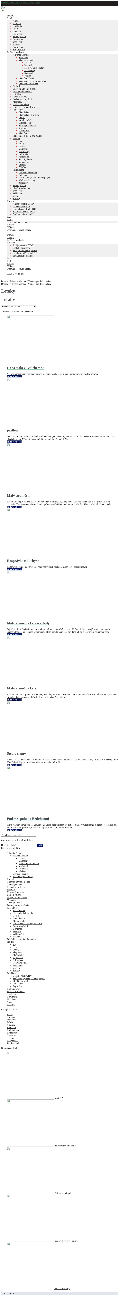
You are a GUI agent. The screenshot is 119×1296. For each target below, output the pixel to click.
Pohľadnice (18, 109)
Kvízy (21, 143)
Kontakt (10, 224)
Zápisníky (23, 183)
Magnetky (29, 65)
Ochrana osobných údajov (19, 230)
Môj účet (11, 227)
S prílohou (23, 128)
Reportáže (17, 34)
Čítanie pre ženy (14, 884)
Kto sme (11, 201)
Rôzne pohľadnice (27, 125)
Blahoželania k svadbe (29, 115)
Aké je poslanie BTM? (23, 204)
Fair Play (17, 94)
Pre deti (16, 138)
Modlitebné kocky (27, 180)
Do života (17, 26)
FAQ (9, 217)
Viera (15, 196)
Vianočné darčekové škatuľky (32, 81)
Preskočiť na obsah (31, 2)
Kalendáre (23, 57)
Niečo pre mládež (21, 104)
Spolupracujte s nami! (23, 214)
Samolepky (29, 73)
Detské (22, 117)
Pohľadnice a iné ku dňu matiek (27, 136)
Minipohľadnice (26, 123)
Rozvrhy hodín (25, 159)
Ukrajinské (12, 996)
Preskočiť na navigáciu (11, 2)
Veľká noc (17, 193)
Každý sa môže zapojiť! (24, 211)
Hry (20, 141)
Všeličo (27, 75)
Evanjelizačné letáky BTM (25, 209)
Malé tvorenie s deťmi (34, 68)
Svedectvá (17, 42)
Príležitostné (18, 170)
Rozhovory (18, 39)
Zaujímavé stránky (21, 222)
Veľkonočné (24, 130)
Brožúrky (17, 86)
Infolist (16, 28)
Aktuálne (17, 23)
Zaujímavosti (19, 49)
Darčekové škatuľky (28, 172)
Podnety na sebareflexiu (24, 107)
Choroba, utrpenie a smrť (24, 89)
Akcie (15, 21)
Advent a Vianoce (21, 55)
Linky (9, 219)
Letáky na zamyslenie (23, 99)
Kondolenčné (25, 120)
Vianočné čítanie (26, 78)
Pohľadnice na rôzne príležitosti (27, 923)
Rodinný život (19, 36)
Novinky (17, 31)
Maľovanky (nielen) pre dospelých (34, 177)
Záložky (22, 167)
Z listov (16, 44)
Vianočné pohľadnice (28, 83)
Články (10, 18)
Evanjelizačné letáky (22, 91)
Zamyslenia (18, 47)
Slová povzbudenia (21, 188)
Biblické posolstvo (21, 206)
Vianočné (23, 133)
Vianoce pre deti (26, 60)
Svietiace (17, 931)
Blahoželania (24, 112)
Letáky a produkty (15, 52)
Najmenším (24, 154)
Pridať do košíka (14, 376)
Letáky (27, 62)
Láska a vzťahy (20, 96)
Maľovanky (29, 70)
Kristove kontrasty (15, 892)
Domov (10, 15)
